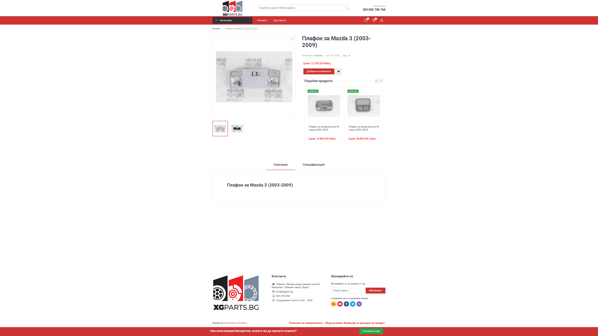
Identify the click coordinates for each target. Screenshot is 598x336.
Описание (281, 164)
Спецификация (314, 164)
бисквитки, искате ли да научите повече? (266, 331)
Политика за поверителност (306, 323)
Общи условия (333, 323)
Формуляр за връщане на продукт (364, 323)
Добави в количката (319, 71)
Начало (216, 28)
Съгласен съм (371, 331)
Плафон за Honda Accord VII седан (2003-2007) (324, 128)
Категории (226, 20)
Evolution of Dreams (236, 323)
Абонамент (375, 290)
